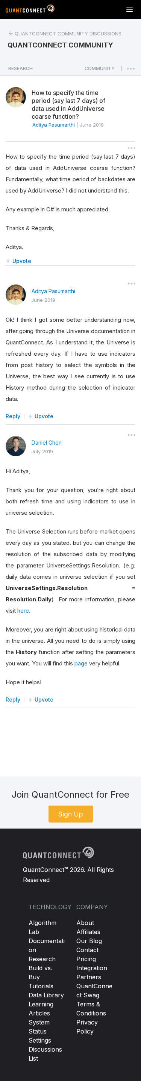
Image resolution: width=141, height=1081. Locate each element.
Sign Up (70, 814)
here (23, 610)
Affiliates (88, 932)
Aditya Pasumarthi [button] (53, 125)
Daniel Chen (47, 442)
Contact (87, 950)
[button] (99, 70)
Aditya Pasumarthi (53, 291)
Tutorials (41, 986)
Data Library (46, 995)
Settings (40, 1040)
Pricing (86, 959)
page (81, 663)
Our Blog (89, 941)
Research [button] (20, 68)
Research (42, 959)
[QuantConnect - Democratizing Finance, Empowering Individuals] (30, 10)
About (85, 923)
